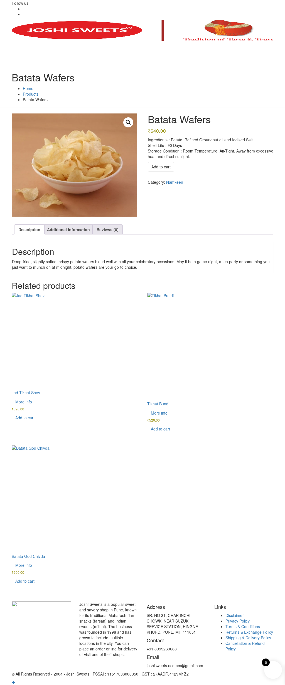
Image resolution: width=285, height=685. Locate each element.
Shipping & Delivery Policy (248, 637)
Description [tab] (29, 229)
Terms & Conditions (242, 626)
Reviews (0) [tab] (108, 229)
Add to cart (161, 167)
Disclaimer (234, 615)
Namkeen (174, 182)
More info (23, 402)
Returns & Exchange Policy (249, 632)
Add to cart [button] (25, 417)
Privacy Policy (237, 621)
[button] (128, 122)
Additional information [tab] (68, 229)
